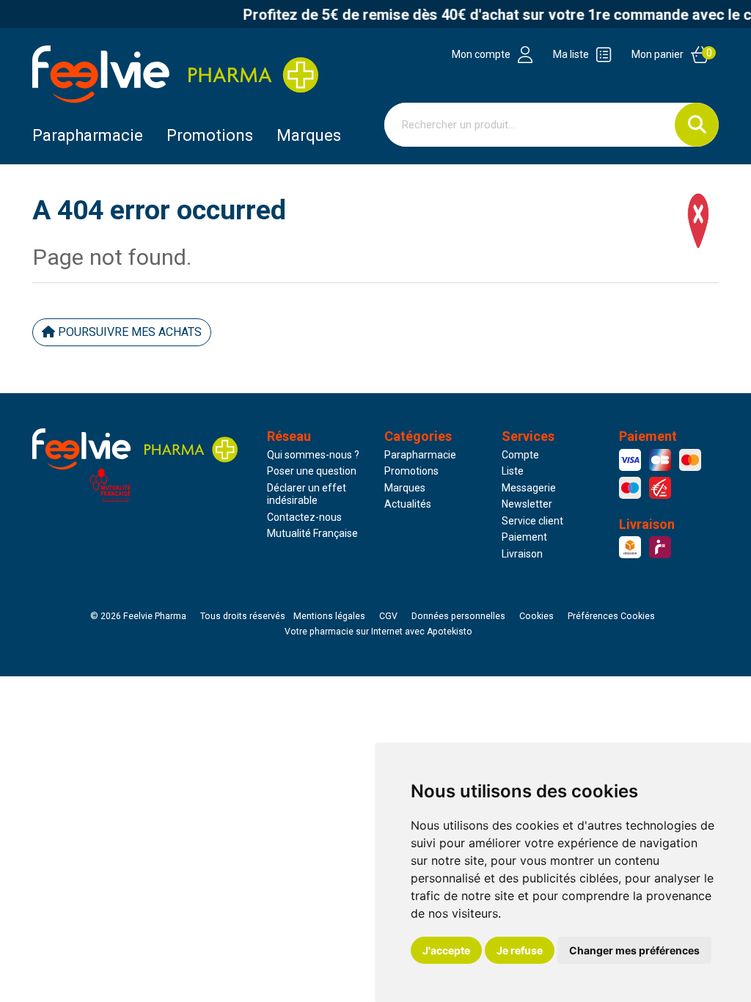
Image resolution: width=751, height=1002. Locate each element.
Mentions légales (329, 616)
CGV (388, 616)
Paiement (524, 537)
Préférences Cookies (611, 616)
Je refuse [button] (520, 950)
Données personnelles (458, 616)
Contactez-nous (304, 517)
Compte (520, 455)
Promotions (411, 471)
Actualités (407, 504)
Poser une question (311, 471)
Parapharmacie (87, 135)
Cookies (536, 616)
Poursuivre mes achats (128, 332)
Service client (532, 521)
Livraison (522, 554)
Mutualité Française (312, 533)
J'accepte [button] (446, 950)
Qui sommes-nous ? (313, 455)
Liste (513, 471)
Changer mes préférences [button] (634, 950)
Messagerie (529, 488)
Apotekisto (378, 631)
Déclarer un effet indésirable (306, 494)
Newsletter (527, 504)
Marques (308, 135)
